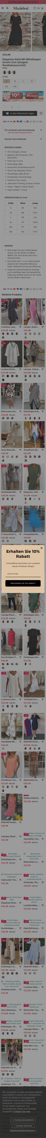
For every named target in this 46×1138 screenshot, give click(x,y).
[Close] (42, 548)
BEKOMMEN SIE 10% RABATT (23, 583)
